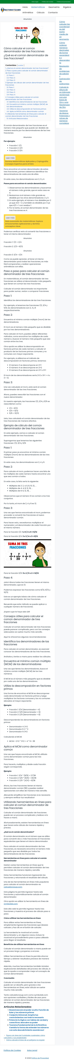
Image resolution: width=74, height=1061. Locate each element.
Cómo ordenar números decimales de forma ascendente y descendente (64, 52)
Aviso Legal (35, 2)
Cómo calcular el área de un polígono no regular (25, 1040)
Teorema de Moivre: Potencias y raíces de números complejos (64, 116)
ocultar (20, 65)
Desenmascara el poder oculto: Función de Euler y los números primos (29, 1011)
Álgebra (67, 7)
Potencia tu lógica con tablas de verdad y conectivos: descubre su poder (28, 1021)
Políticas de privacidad (63, 2)
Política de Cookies (47, 2)
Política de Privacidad (40, 1058)
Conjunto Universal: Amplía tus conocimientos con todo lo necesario (26, 1016)
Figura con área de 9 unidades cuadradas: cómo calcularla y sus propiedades (24, 1036)
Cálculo (40, 12)
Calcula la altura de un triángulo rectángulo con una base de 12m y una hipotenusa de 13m (64, 97)
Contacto (53, 12)
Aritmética (27, 12)
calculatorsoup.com (13, 887)
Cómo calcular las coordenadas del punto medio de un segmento (64, 30)
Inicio (25, 7)
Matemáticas (38, 7)
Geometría (53, 7)
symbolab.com (11, 904)
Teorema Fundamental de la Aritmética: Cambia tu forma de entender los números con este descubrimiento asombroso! (29, 1027)
